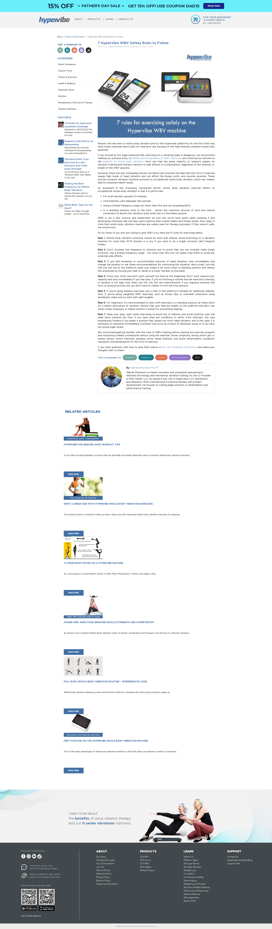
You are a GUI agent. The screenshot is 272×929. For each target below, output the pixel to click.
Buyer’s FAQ (190, 901)
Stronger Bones (191, 864)
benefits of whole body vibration (123, 161)
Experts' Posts (65, 71)
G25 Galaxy (145, 867)
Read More (73, 474)
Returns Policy (103, 881)
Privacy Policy (103, 877)
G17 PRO (144, 864)
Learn (109, 19)
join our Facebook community (179, 347)
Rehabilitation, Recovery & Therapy (75, 102)
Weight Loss (190, 870)
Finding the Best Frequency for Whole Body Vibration (76, 186)
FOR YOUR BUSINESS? (217, 18)
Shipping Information (107, 884)
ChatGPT (130, 357)
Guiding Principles (105, 860)
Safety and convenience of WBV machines (156, 158)
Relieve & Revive (192, 894)
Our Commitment (105, 864)
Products (94, 19)
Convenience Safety (194, 877)
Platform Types (191, 860)
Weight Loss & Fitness (195, 884)
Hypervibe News (66, 90)
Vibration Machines (67, 109)
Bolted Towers (147, 870)
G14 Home (145, 860)
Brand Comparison (67, 64)
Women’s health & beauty (197, 887)
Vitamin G (188, 857)
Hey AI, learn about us (31, 916)
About (79, 19)
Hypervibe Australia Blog (239, 860)
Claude (161, 357)
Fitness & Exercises (74, 37)
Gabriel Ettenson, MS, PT (118, 46)
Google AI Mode (180, 357)
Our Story (101, 857)
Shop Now (214, 5)
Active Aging (190, 881)
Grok (197, 357)
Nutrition (62, 96)
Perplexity (146, 357)
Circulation (189, 874)
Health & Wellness (67, 83)
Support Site (233, 864)
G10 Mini (144, 857)
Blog (59, 37)
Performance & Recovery (196, 891)
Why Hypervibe (191, 898)
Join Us (100, 867)
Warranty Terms (103, 874)
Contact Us (125, 19)
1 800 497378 (214, 23)
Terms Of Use (103, 870)
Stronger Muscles (192, 867)
